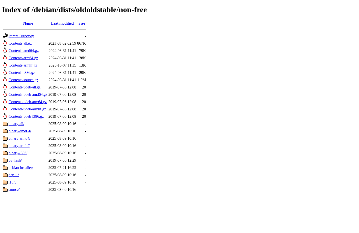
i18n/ (12, 182)
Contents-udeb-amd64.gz (28, 94)
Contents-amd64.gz (24, 51)
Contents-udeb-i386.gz (26, 116)
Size (81, 23)
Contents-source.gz (23, 80)
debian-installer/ (21, 167)
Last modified (62, 23)
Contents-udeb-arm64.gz (28, 102)
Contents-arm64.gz (23, 58)
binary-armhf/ (19, 146)
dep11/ (14, 175)
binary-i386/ (18, 153)
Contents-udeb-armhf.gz (27, 109)
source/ (14, 189)
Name (28, 23)
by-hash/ (15, 160)
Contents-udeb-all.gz (25, 87)
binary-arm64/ (19, 138)
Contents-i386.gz (22, 72)
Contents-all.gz (20, 43)
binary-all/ (16, 124)
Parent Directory (21, 36)
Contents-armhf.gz (23, 65)
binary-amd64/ (20, 131)
